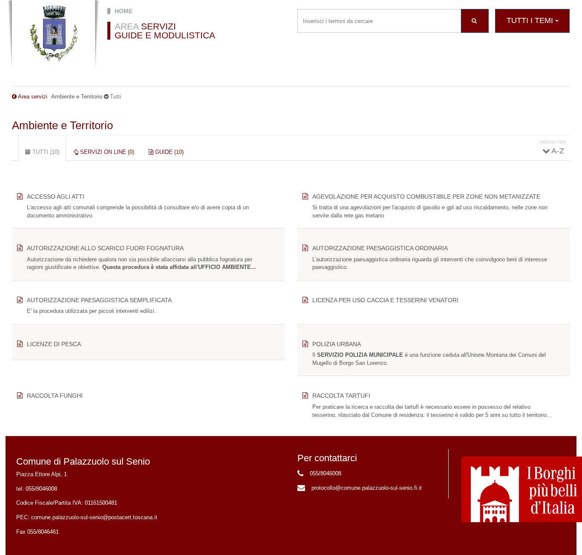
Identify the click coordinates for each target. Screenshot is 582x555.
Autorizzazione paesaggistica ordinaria (380, 248)
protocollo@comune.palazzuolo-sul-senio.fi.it (366, 488)
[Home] (53, 34)
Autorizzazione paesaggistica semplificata (99, 300)
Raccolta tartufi (341, 395)
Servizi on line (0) (106, 152)
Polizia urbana (336, 344)
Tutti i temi (531, 20)
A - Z (557, 151)
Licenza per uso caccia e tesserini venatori (385, 300)
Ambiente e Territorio (62, 125)
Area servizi (32, 96)
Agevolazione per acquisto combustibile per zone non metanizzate (426, 196)
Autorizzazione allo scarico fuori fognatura (105, 248)
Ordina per (552, 142)
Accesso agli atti (55, 196)
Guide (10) (168, 152)
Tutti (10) (48, 155)
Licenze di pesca (54, 344)
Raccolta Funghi (55, 395)
